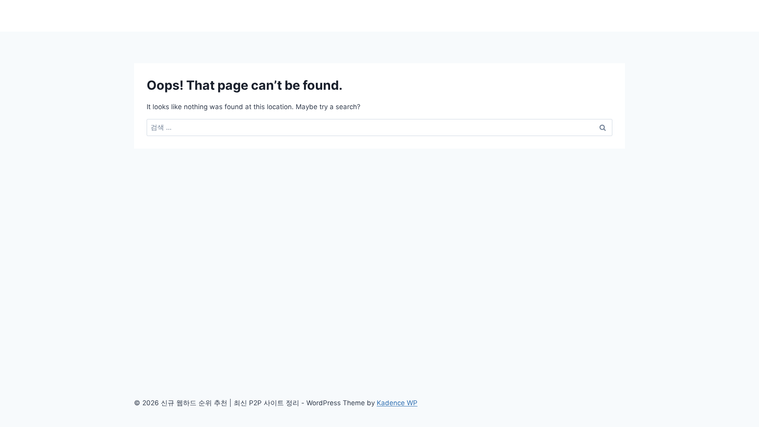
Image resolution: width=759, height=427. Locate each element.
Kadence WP (397, 403)
